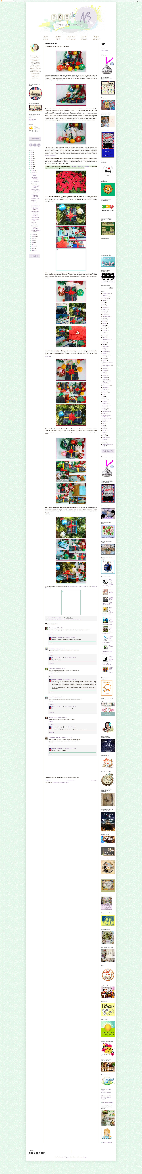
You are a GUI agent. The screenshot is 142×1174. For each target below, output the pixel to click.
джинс (104, 325)
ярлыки (104, 442)
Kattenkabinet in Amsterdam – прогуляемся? (34, 178)
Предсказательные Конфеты (107, 381)
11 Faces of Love (106, 293)
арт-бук (104, 300)
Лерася (50, 697)
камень (104, 335)
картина (104, 337)
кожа (104, 341)
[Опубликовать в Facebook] (70, 618)
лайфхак (104, 348)
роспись (104, 391)
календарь (105, 334)
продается (55, 619)
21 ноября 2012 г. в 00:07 (62, 717)
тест (103, 420)
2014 (31, 164)
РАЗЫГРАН (48, 356)
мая (33, 244)
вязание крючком (106, 316)
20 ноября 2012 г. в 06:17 (70, 657)
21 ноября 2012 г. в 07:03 (70, 727)
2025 (31, 152)
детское (104, 323)
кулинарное (105, 346)
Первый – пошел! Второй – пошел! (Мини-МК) (35, 191)
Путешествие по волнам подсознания (35, 227)
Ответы (51, 635)
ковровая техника (106, 339)
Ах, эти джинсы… (35, 217)
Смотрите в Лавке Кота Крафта (80, 166)
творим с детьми (106, 418)
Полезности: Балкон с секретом (35, 231)
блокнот (51, 619)
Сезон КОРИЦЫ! (35, 181)
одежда (104, 367)
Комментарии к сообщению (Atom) (60, 782)
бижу (104, 304)
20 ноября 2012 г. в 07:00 (59, 668)
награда (104, 358)
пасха (104, 374)
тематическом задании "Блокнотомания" (77, 586)
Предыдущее (94, 780)
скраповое (72, 619)
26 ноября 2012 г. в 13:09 (66, 737)
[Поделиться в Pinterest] (72, 618)
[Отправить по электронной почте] (66, 618)
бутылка (104, 311)
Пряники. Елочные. (35, 205)
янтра (104, 441)
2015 (31, 162)
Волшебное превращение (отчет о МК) (34, 195)
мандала (104, 353)
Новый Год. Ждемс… (34, 223)
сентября (34, 236)
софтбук (76, 619)
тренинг (104, 421)
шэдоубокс (105, 439)
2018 (31, 156)
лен (103, 350)
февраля (34, 250)
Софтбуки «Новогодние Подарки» (34, 202)
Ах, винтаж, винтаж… (34, 174)
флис (104, 427)
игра (104, 332)
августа (33, 238)
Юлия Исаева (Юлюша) (54, 737)
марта (33, 248)
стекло (104, 409)
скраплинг (105, 401)
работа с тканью (61, 619)
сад (103, 396)
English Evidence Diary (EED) (108, 445)
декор (104, 318)
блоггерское (105, 307)
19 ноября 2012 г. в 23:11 (57, 628)
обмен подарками (106, 365)
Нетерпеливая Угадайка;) (111, 591)
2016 (31, 160)
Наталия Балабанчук (57, 637)
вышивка (105, 314)
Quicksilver (51, 668)
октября (33, 234)
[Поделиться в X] (69, 618)
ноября (33, 172)
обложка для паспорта (107, 362)
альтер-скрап (105, 297)
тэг (103, 423)
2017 (31, 158)
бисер (104, 306)
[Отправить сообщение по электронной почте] (64, 617)
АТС (104, 302)
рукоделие (67, 619)
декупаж (104, 320)
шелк (104, 434)
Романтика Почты (35, 198)
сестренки (105, 400)
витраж (104, 313)
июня (33, 242)
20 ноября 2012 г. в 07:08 (70, 679)
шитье (104, 435)
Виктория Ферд (52, 717)
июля (33, 240)
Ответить (51, 632)
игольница (105, 330)
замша (104, 328)
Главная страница (71, 780)
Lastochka (51, 648)
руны (104, 394)
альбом (104, 295)
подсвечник (105, 375)
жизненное (105, 327)
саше (104, 398)
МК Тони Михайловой (50, 155)
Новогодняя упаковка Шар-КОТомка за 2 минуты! (35, 185)
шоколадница (106, 437)
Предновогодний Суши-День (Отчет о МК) (35, 208)
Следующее (48, 780)
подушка (105, 377)
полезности (105, 379)
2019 (31, 154)
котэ (104, 344)
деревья (104, 321)
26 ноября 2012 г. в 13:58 (70, 748)
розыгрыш (105, 389)
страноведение (106, 411)
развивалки (105, 387)
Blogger (85, 1157)
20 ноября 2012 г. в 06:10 (70, 637)
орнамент (105, 368)
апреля (33, 246)
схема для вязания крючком (107, 415)
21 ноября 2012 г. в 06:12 (70, 706)
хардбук (104, 428)
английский (105, 298)
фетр (104, 425)
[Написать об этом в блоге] (68, 618)
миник (104, 357)
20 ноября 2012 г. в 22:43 (58, 697)
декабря (33, 170)
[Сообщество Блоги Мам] (106, 1138)
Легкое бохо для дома (35, 220)
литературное (106, 351)
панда (104, 372)
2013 (31, 166)
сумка (104, 413)
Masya (50, 628)
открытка (105, 370)
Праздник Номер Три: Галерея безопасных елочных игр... (35, 213)
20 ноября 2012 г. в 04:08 (59, 648)
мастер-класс (105, 355)
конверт (104, 342)
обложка (104, 360)
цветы (80, 619)
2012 (31, 168)
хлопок (104, 430)
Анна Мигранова (66, 1157)
